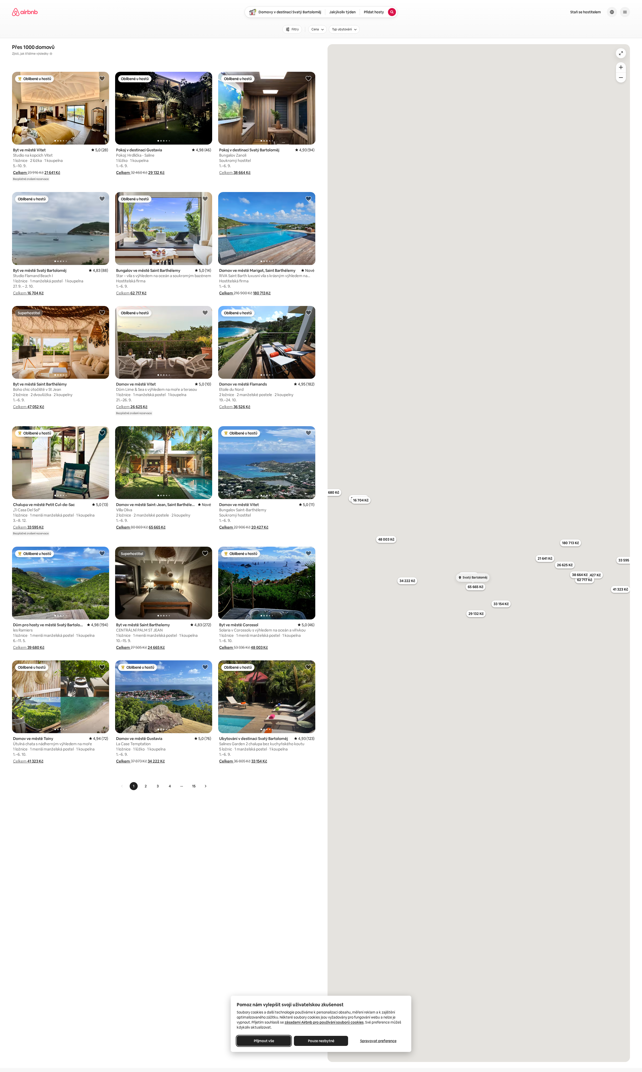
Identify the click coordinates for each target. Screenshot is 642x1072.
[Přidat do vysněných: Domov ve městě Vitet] (205, 312)
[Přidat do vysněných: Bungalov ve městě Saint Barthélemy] (205, 199)
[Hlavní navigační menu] (625, 12)
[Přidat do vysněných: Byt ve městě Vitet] (102, 78)
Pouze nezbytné (321, 1041)
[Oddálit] (621, 78)
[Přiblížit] (621, 67)
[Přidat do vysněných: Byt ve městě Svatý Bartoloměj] (102, 199)
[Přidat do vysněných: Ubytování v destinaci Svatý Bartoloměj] (308, 667)
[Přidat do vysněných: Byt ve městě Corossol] (308, 553)
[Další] (205, 786)
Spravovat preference (378, 1041)
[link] (122, 786)
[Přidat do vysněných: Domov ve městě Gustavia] (205, 667)
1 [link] (133, 786)
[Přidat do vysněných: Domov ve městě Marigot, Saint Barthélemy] (308, 199)
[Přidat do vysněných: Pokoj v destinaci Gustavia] (205, 78)
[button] (20, 172)
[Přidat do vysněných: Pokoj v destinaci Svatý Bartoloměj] (308, 78)
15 (194, 786)
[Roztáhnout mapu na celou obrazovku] (621, 53)
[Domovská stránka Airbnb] (25, 12)
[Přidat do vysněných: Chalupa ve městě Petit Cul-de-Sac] (102, 433)
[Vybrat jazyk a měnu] (612, 12)
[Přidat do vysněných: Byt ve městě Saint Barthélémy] (102, 312)
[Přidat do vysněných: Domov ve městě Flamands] (308, 312)
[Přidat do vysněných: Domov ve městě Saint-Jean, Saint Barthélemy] (205, 433)
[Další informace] (50, 53)
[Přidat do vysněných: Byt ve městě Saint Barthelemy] (205, 553)
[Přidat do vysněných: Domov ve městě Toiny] (102, 667)
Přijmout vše (264, 1041)
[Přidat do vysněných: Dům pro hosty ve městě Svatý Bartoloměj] (102, 553)
